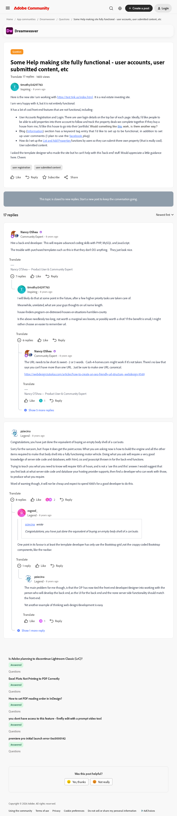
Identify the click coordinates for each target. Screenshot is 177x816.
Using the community (20, 810)
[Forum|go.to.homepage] (31, 8)
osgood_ (32, 510)
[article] (88, 255)
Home (9, 19)
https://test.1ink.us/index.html (75, 97)
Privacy (56, 810)
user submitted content (48, 167)
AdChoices (149, 810)
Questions (64, 19)
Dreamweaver (47, 19)
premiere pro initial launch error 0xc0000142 (37, 738)
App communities (26, 19)
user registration (21, 167)
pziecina (26, 431)
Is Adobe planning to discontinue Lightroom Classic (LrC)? (45, 658)
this (120, 126)
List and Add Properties (57, 140)
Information (35, 131)
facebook (76, 136)
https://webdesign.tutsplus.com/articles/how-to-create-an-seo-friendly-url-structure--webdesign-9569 (84, 374)
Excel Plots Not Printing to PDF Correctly (34, 678)
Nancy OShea (29, 232)
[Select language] (120, 8)
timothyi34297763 (32, 84)
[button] (7, 9)
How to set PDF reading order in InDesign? (35, 698)
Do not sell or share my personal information (112, 810)
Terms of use (42, 810)
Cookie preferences (74, 810)
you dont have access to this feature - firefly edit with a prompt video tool (55, 718)
